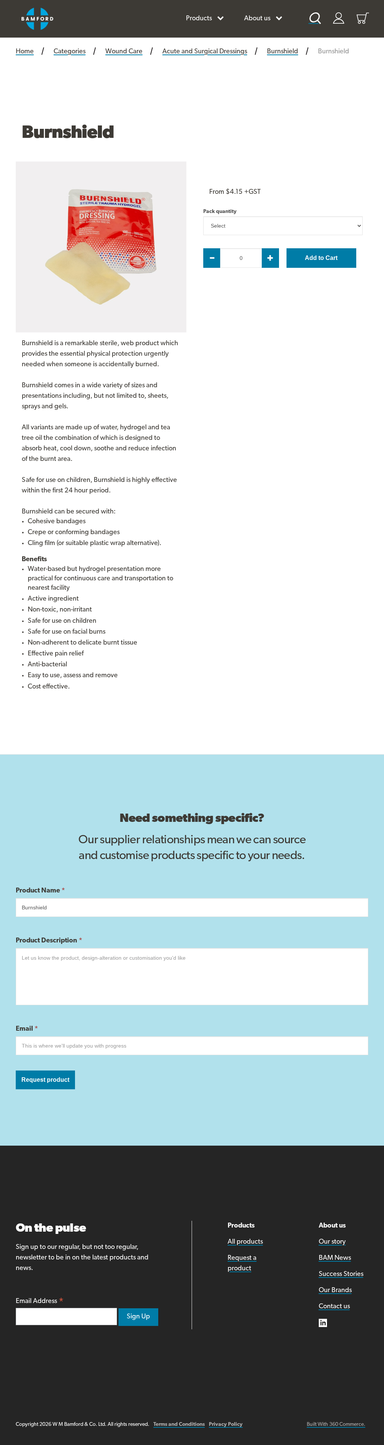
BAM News (335, 1258)
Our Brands (335, 1290)
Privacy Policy (226, 1424)
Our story (332, 1242)
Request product (45, 1080)
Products (199, 18)
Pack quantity (204, 211)
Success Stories (341, 1274)
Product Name (40, 891)
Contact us (334, 1306)
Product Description (49, 941)
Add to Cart (321, 258)
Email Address (40, 1302)
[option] (101, 247)
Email (27, 1029)
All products (245, 1242)
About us (257, 18)
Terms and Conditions (179, 1424)
